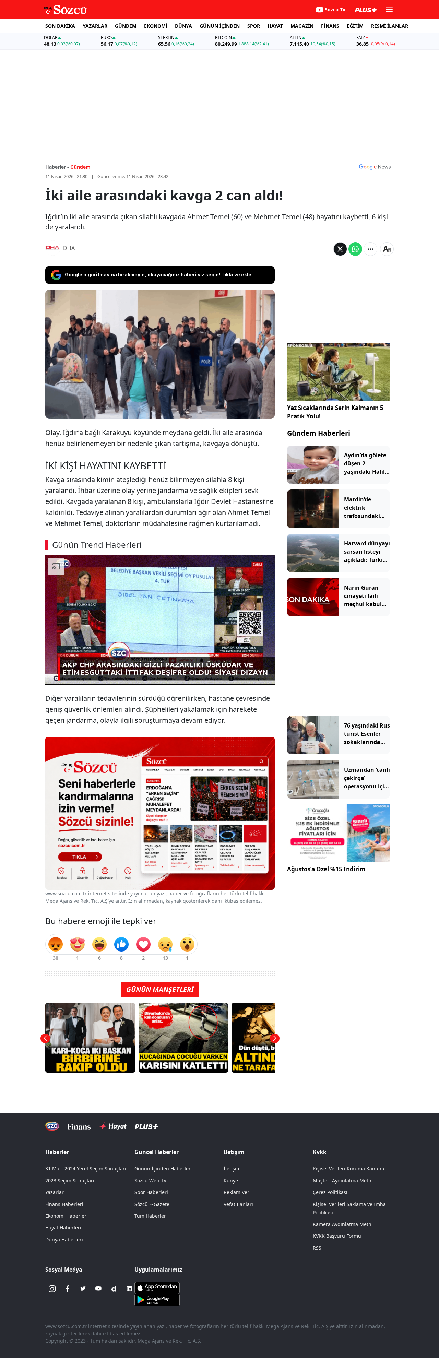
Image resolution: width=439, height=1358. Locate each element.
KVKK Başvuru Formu (337, 1235)
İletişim (232, 1168)
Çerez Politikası (330, 1192)
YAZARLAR (95, 26)
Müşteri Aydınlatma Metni (343, 1180)
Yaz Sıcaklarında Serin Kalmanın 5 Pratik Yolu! (335, 412)
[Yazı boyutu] (387, 249)
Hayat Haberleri (63, 1227)
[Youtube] (98, 1289)
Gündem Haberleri (318, 433)
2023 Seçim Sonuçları (69, 1180)
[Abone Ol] (375, 166)
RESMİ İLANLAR (389, 26)
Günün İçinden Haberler (162, 1168)
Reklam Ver (236, 1192)
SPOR (253, 26)
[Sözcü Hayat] (113, 1126)
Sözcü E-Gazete (151, 1204)
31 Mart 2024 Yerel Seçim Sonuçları (85, 1168)
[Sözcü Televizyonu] (52, 1126)
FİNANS (330, 26)
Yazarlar (54, 1192)
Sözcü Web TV (150, 1180)
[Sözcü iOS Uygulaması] (157, 1287)
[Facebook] (67, 1289)
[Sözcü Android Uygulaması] (157, 1299)
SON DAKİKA (60, 26)
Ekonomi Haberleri (66, 1216)
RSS (317, 1247)
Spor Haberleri (151, 1192)
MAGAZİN (301, 26)
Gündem (80, 167)
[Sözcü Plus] (146, 1126)
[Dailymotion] (114, 1289)
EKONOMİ (155, 26)
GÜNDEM (126, 26)
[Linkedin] (129, 1289)
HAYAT (275, 26)
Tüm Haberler (150, 1216)
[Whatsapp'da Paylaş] (355, 249)
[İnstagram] (52, 1289)
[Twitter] (83, 1289)
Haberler (57, 1152)
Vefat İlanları (238, 1204)
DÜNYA (183, 26)
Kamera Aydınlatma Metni (343, 1224)
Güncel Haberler (156, 1152)
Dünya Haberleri (64, 1239)
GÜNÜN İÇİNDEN (220, 26)
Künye (231, 1180)
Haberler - (57, 167)
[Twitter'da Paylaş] (340, 249)
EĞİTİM (355, 26)
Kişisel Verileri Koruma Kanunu (348, 1168)
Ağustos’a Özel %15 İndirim (326, 869)
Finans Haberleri (64, 1204)
